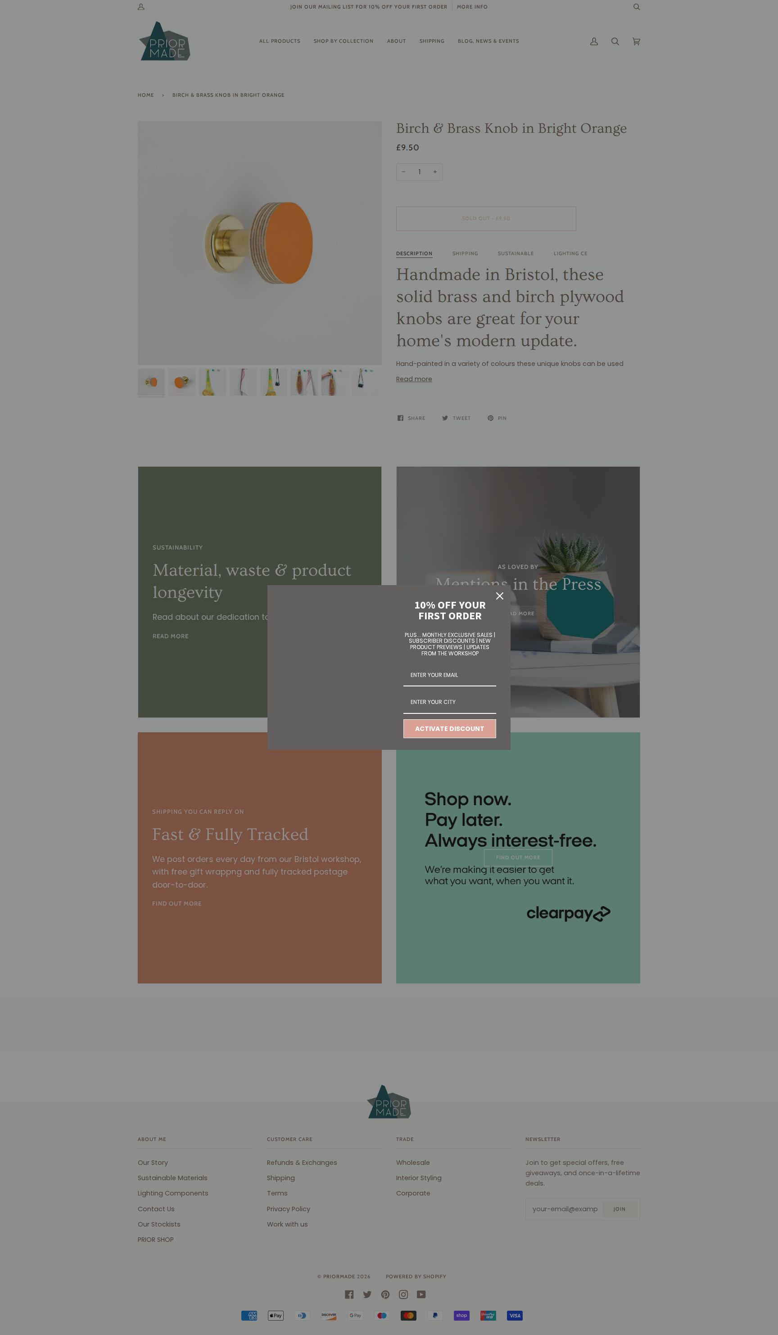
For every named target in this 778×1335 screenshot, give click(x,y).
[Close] (500, 596)
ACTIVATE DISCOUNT (449, 728)
